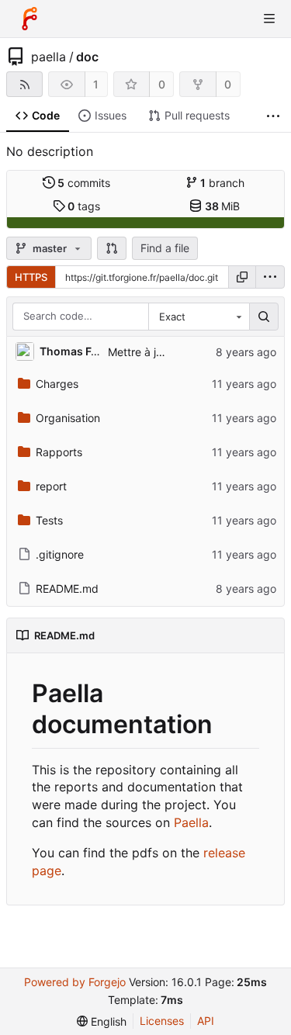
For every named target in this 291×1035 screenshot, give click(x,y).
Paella (191, 822)
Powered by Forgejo (75, 981)
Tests (49, 520)
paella (48, 56)
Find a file (164, 247)
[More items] (273, 116)
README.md (67, 588)
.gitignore (60, 554)
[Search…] (264, 317)
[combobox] (198, 317)
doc (87, 56)
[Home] (29, 19)
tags (84, 206)
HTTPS (31, 277)
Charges (57, 383)
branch (222, 182)
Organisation (68, 417)
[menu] (270, 277)
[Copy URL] (242, 277)
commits (83, 182)
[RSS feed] (24, 84)
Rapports (59, 452)
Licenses (162, 1020)
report (51, 486)
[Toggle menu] (269, 19)
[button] (111, 248)
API (205, 1020)
